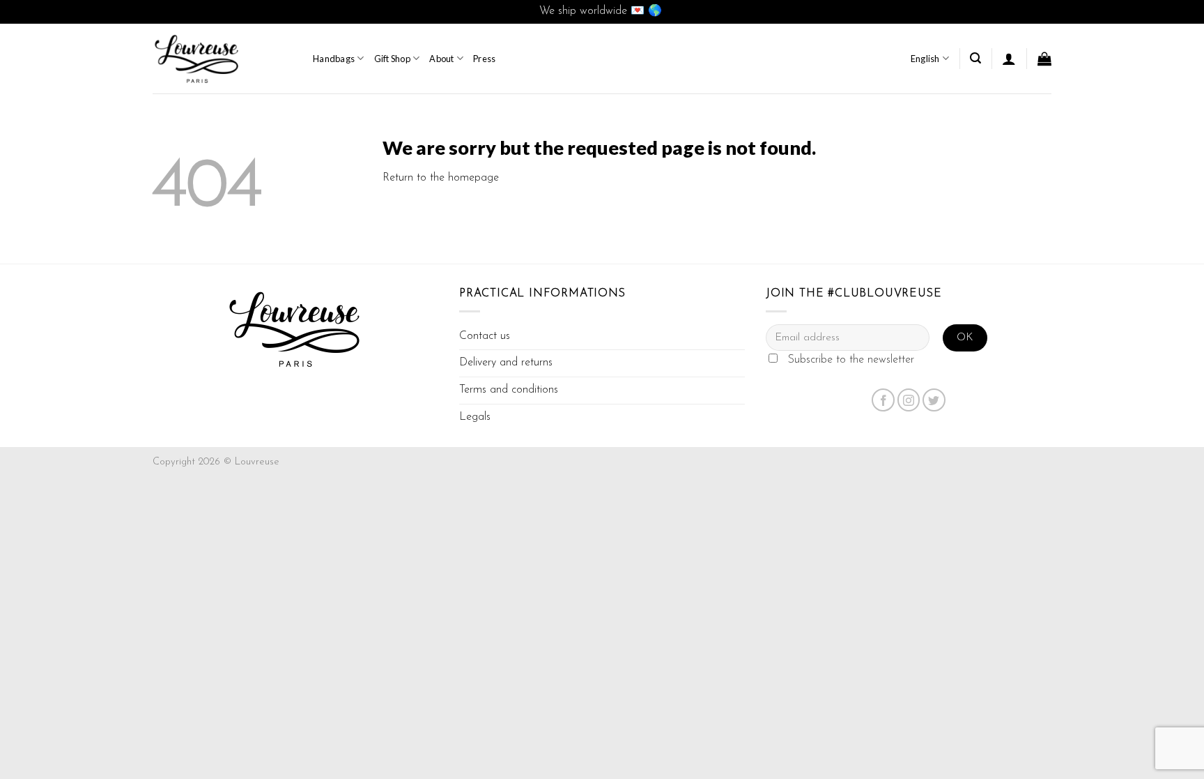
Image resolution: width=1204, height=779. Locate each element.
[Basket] (1044, 58)
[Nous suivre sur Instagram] (908, 399)
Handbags (334, 58)
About (441, 58)
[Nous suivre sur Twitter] (934, 399)
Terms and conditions (508, 389)
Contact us (484, 336)
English (925, 58)
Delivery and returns (506, 362)
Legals (475, 417)
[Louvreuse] (222, 58)
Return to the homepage (441, 177)
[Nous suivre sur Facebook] (883, 399)
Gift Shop (392, 58)
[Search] (975, 58)
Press (484, 58)
